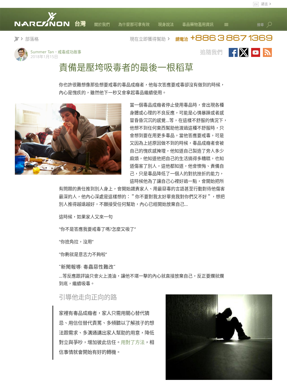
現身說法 (166, 24)
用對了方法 (133, 342)
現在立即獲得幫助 (148, 38)
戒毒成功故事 (69, 51)
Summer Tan (42, 51)
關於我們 (102, 24)
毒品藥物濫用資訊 (198, 24)
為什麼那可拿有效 (134, 24)
